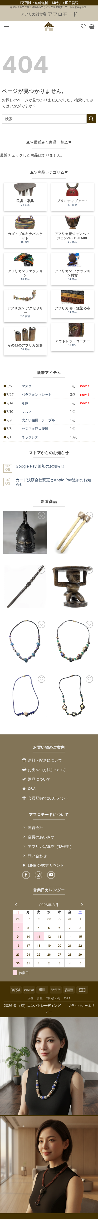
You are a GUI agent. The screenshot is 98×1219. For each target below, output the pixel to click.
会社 (40, 998)
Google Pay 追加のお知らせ (40, 466)
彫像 (25, 403)
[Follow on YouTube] (51, 875)
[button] (6, 26)
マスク (27, 386)
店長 (31, 998)
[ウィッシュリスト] (83, 26)
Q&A (67, 998)
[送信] (91, 118)
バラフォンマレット (37, 394)
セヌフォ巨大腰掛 (35, 429)
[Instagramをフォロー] (39, 875)
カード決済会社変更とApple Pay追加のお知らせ (53, 482)
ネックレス (30, 437)
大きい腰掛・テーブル (38, 420)
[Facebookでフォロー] (26, 875)
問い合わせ (53, 998)
